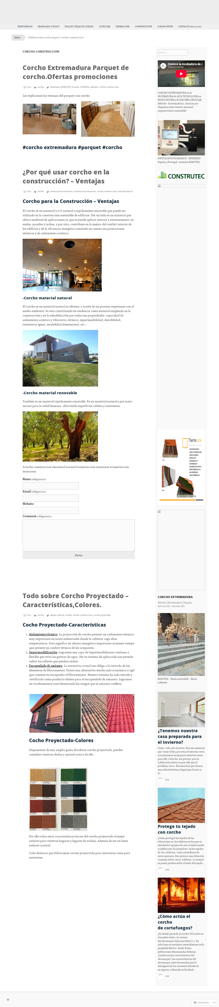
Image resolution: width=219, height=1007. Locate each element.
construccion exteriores (61, 191)
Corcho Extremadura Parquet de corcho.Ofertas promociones (76, 72)
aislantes (94, 86)
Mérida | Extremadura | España (175, 602)
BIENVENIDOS (25, 26)
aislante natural (57, 615)
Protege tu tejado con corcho (176, 829)
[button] (49, 119)
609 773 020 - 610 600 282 (171, 606)
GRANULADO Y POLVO (48, 26)
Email (34, 491)
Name (34, 479)
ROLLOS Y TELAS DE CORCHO (79, 26)
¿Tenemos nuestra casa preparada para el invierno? (180, 736)
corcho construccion (109, 86)
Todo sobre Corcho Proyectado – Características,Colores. (75, 600)
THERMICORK (123, 26)
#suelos (75, 86)
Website (28, 504)
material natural (125, 191)
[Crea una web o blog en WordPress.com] (8, 999)
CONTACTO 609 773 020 (189, 26)
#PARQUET (65, 86)
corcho (40, 86)
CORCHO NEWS (165, 26)
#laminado (54, 86)
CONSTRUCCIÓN (143, 26)
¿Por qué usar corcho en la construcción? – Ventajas (66, 176)
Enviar (79, 555)
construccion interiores (85, 191)
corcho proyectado (102, 615)
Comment (37, 516)
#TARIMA (84, 86)
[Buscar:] (173, 52)
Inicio (17, 37)
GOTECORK (104, 26)
